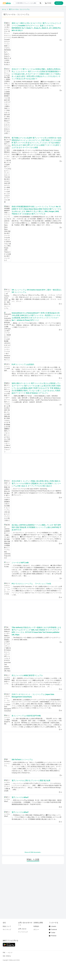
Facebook (54, 929)
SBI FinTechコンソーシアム (22, 759)
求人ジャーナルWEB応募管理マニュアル (27, 675)
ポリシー (36, 929)
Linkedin (53, 926)
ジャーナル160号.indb (20, 563)
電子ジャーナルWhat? (20, 797)
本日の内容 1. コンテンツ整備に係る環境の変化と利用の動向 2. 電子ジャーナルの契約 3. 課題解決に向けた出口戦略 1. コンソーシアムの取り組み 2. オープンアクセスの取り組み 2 (36, 483)
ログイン (59, 3)
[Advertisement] (33, 275)
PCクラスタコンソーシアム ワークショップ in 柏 (31, 584)
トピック (10, 952)
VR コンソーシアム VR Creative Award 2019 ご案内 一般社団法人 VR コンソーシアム (37, 291)
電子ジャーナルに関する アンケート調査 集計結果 (31, 780)
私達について (7, 926)
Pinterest (53, 936)
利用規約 (36, 926)
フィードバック (23, 932)
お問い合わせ (22, 929)
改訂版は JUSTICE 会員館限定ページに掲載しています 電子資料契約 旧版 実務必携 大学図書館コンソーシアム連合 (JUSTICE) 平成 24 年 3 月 (36, 527)
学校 (4, 952)
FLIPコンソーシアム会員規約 (23, 364)
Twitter (53, 932)
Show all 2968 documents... (33, 852)
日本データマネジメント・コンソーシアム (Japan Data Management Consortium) (33, 695)
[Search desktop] (40, 3)
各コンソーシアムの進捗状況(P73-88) (26, 716)
